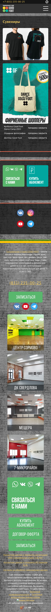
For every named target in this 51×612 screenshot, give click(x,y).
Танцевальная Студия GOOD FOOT (22, 252)
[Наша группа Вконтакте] (20, 216)
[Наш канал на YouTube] (20, 227)
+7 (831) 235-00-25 (14, 2)
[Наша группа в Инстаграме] (30, 216)
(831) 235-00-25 (25, 283)
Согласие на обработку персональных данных (25, 570)
